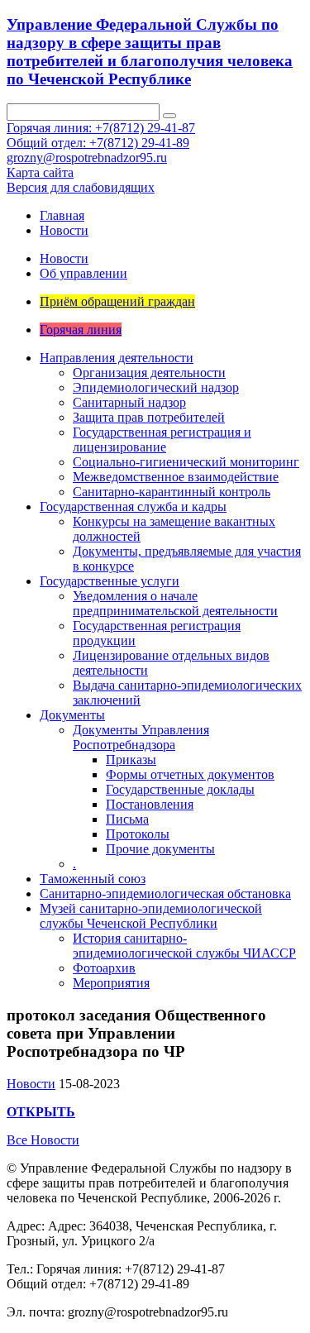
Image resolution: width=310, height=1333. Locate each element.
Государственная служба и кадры (133, 506)
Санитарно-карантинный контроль (171, 492)
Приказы (131, 759)
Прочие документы (160, 849)
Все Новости (43, 1140)
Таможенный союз (92, 879)
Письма (127, 819)
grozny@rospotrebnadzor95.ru (87, 157)
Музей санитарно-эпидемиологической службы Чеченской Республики (151, 915)
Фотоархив (104, 968)
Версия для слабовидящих (81, 187)
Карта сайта (40, 172)
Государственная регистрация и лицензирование (162, 439)
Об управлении (83, 273)
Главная (62, 215)
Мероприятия (111, 983)
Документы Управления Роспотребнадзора (141, 737)
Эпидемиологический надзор (156, 387)
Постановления (149, 804)
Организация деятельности (149, 373)
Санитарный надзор (129, 402)
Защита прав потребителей (149, 417)
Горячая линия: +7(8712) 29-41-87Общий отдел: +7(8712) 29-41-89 (101, 135)
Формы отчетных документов (190, 774)
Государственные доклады (180, 789)
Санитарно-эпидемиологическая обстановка (165, 893)
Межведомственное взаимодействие (176, 477)
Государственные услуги (109, 581)
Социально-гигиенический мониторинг (186, 462)
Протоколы (137, 834)
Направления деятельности (116, 358)
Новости (64, 230)
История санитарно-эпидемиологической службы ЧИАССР (184, 945)
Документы (72, 715)
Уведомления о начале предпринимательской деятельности (175, 603)
